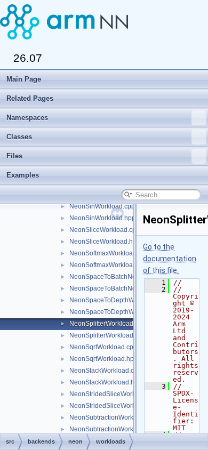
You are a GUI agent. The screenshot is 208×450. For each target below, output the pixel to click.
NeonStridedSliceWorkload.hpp (115, 405)
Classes (19, 137)
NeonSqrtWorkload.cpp (103, 347)
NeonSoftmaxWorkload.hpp (109, 265)
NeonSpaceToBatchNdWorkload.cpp (122, 276)
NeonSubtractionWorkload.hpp (114, 429)
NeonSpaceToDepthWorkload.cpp (119, 300)
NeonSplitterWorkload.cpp (107, 323)
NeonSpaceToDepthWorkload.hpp (119, 312)
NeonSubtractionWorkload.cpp (113, 417)
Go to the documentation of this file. (169, 259)
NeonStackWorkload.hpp (105, 382)
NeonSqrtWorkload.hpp (103, 359)
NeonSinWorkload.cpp (102, 206)
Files (14, 156)
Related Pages (29, 98)
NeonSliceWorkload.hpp (104, 241)
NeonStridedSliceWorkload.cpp (115, 394)
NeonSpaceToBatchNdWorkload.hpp (123, 288)
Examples (22, 175)
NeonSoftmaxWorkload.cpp (109, 253)
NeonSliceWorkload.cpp (104, 230)
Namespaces (27, 118)
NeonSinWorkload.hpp (102, 218)
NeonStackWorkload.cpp (105, 370)
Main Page (23, 79)
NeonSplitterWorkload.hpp (107, 335)
